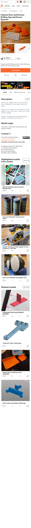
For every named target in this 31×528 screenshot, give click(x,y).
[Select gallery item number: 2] (14, 184)
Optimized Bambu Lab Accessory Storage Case (13, 187)
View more (26, 160)
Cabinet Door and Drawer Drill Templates (12, 373)
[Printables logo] (2, 6)
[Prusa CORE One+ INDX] (15, 85)
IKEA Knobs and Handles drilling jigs (14, 403)
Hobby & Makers (13, 11)
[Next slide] (28, 48)
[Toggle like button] (3, 191)
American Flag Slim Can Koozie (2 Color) (13, 217)
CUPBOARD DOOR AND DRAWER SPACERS (13, 313)
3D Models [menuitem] (7, 6)
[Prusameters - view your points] (21, 2)
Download (16, 70)
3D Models (4, 11)
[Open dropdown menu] (29, 15)
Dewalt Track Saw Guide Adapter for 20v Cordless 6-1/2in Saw (15, 247)
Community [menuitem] (25, 6)
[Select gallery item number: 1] (12, 184)
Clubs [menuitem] (18, 6)
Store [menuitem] (13, 6)
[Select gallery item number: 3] (15, 184)
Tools (21, 11)
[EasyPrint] (17, 1)
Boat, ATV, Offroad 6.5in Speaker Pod (14, 277)
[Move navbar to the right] (29, 5)
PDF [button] (28, 99)
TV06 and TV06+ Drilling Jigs (12, 343)
